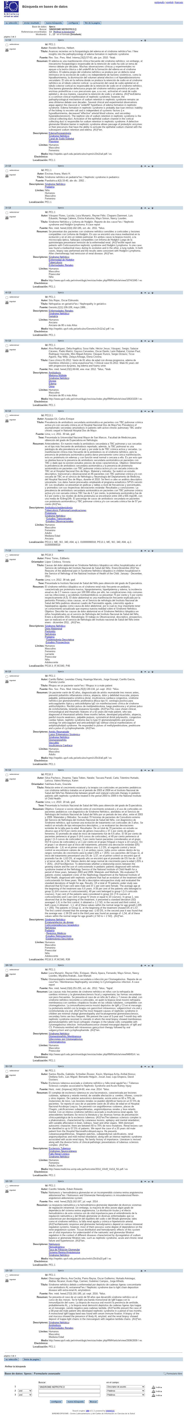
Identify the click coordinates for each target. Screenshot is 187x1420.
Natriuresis (54, 1244)
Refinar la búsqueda (64, 32)
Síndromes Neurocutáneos (63, 1151)
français (179, 2)
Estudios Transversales (58, 518)
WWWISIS (110, 1411)
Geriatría (53, 316)
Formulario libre (174, 1373)
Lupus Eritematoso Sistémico (64, 734)
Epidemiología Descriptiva (60, 639)
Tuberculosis (55, 262)
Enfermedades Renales (61, 265)
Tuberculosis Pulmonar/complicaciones (65, 510)
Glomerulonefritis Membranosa (65, 1036)
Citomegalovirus (57, 1041)
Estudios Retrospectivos (59, 936)
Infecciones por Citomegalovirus (66, 1039)
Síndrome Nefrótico (59, 136)
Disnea (52, 381)
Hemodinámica (56, 1247)
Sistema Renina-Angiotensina (64, 1252)
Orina (51, 386)
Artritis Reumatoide (59, 731)
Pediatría (49, 186)
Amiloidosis (55, 372)
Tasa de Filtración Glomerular (64, 1249)
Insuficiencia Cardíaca (60, 745)
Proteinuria (50, 513)
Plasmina (54, 141)
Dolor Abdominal (53, 628)
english (169, 2)
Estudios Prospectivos (58, 642)
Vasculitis (54, 742)
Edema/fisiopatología (60, 133)
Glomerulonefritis (58, 740)
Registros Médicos (56, 933)
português (159, 2)
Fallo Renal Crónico (59, 1154)
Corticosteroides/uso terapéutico (62, 925)
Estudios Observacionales (59, 521)
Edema (52, 383)
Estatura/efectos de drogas (59, 922)
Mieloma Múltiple (58, 375)
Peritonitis (50, 631)
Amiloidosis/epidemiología (58, 507)
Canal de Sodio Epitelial (61, 138)
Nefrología (50, 634)
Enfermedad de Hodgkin (61, 259)
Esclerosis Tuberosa (59, 1148)
